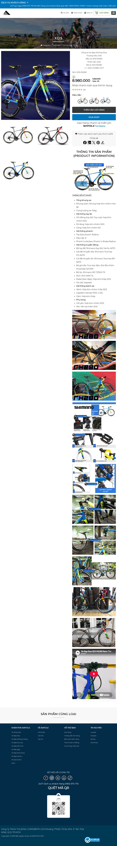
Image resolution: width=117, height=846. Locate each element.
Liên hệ (40, 736)
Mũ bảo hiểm (16, 760)
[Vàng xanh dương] (105, 100)
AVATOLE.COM (38, 836)
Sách (13, 763)
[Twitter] (94, 143)
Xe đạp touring (17, 742)
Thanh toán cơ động (71, 742)
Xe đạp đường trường (20, 739)
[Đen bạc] (82, 100)
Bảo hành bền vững (71, 739)
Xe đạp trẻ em (17, 756)
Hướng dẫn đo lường (72, 736)
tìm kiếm (66, 13)
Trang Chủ (46, 45)
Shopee (93, 736)
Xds (76, 45)
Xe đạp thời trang (18, 753)
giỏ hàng (104, 13)
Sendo (93, 739)
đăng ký (89, 13)
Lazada (93, 732)
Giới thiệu (41, 732)
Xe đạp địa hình (17, 746)
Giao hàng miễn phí (71, 746)
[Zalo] (90, 143)
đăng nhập (78, 13)
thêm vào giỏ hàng (94, 110)
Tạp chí (40, 739)
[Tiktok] (103, 143)
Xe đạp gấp (16, 749)
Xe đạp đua (67, 45)
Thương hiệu (16, 732)
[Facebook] (85, 143)
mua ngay (94, 117)
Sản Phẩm (57, 45)
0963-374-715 (27, 6)
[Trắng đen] (94, 100)
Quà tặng (67, 732)
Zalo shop (94, 742)
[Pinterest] (98, 143)
